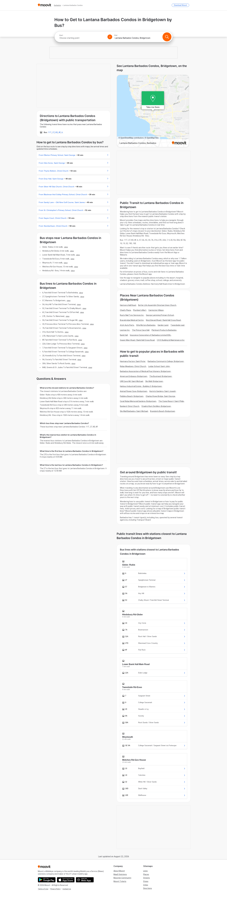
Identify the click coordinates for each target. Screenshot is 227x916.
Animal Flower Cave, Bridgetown (133, 391)
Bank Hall (124, 335)
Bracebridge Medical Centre (132, 320)
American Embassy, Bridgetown (133, 376)
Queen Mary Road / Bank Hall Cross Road (137, 340)
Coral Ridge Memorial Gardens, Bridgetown (138, 401)
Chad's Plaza (125, 310)
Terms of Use (43, 889)
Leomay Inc (125, 330)
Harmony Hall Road (128, 305)
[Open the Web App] (85, 879)
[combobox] (82, 38)
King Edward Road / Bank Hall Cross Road (163, 320)
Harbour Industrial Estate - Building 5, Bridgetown (141, 386)
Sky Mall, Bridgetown (154, 381)
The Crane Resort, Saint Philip (171, 401)
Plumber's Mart (139, 310)
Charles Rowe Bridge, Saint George (160, 396)
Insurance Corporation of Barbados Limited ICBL (150, 335)
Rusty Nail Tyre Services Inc (132, 315)
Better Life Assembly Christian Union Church (157, 305)
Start (61, 35)
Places (146, 874)
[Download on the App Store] (66, 879)
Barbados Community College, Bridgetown (166, 361)
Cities (145, 885)
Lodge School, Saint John (159, 366)
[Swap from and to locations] (109, 37)
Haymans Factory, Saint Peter (132, 361)
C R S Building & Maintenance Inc (171, 340)
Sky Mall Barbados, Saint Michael (134, 411)
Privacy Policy (55, 889)
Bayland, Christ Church (129, 406)
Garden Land (163, 325)
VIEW (66, 247)
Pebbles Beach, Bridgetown (131, 396)
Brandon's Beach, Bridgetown (162, 411)
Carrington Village (156, 310)
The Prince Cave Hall (140, 330)
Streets (146, 878)
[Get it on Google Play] (47, 879)
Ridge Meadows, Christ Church (133, 366)
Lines (145, 871)
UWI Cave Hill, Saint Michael (131, 381)
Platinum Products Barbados (164, 330)
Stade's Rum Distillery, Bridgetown (156, 406)
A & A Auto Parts (127, 325)
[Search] (166, 36)
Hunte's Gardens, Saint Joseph (162, 391)
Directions (147, 888)
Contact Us (67, 889)
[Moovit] (44, 5)
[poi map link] (153, 111)
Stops (145, 881)
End (115, 35)
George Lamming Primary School (160, 315)
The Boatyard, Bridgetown (160, 376)
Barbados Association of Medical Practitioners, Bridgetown (145, 371)
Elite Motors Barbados (145, 325)
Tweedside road (177, 325)
